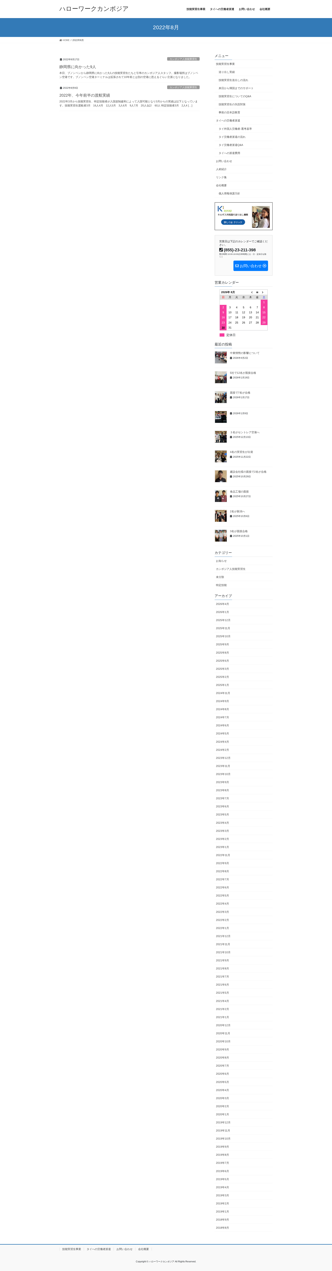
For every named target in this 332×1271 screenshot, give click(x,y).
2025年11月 (223, 628)
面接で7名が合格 (240, 392)
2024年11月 (223, 693)
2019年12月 (223, 1122)
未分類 (220, 577)
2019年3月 (222, 1195)
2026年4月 (222, 603)
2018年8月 (222, 1227)
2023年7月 (222, 798)
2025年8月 (222, 652)
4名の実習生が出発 (241, 451)
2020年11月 (223, 1033)
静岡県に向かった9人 (77, 67)
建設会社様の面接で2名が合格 (248, 471)
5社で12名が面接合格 (243, 372)
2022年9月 (222, 863)
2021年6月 (222, 984)
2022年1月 (222, 928)
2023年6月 (222, 806)
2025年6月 (222, 660)
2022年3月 (222, 911)
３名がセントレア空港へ (245, 432)
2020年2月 (222, 1106)
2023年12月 (223, 757)
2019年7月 (222, 1162)
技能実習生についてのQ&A (235, 96)
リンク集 (221, 177)
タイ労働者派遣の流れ (232, 136)
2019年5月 (222, 1179)
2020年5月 (222, 1082)
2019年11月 (223, 1130)
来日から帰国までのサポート (236, 88)
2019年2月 (222, 1203)
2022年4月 (222, 903)
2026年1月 (222, 612)
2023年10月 (223, 774)
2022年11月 (223, 855)
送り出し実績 (227, 72)
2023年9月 (222, 782)
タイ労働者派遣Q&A (231, 144)
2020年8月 (222, 1057)
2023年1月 (222, 847)
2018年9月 (222, 1219)
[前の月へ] (250, 292)
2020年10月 (223, 1041)
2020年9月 (222, 1049)
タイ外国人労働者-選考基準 (235, 128)
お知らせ (221, 560)
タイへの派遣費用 (229, 153)
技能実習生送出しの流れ (233, 80)
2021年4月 (222, 1001)
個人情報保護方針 (229, 193)
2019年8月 (222, 1154)
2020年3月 (222, 1098)
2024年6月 (222, 725)
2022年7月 (222, 879)
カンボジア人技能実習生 (183, 59)
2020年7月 (222, 1065)
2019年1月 (222, 1211)
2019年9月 (222, 1146)
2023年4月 (222, 822)
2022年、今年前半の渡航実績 (84, 95)
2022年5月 (222, 895)
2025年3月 (222, 668)
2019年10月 (223, 1138)
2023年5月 (222, 814)
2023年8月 (222, 790)
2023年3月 (222, 830)
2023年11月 (223, 766)
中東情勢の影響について (245, 353)
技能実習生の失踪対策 (232, 104)
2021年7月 (222, 976)
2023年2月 (222, 838)
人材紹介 (221, 169)
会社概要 (221, 185)
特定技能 (221, 585)
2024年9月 (222, 701)
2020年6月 (222, 1073)
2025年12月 (223, 620)
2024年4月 (222, 741)
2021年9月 (222, 960)
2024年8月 (222, 709)
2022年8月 (222, 871)
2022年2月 (222, 919)
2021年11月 (223, 944)
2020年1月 (222, 1114)
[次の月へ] (264, 292)
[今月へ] (257, 292)
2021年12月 (223, 936)
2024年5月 (222, 733)
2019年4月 (222, 1187)
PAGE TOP (321, 1229)
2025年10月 (223, 636)
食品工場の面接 (239, 491)
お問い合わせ (224, 161)
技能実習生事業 (225, 63)
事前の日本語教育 (229, 112)
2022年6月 (222, 887)
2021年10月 (223, 952)
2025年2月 (222, 676)
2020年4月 (222, 1090)
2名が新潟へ (237, 511)
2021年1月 (222, 1017)
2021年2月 (222, 1009)
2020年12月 (223, 1025)
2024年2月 (222, 749)
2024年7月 (222, 717)
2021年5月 (222, 992)
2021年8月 (222, 968)
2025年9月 (222, 644)
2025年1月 (222, 685)
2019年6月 (222, 1171)
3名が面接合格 (239, 531)
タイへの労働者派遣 (228, 120)
